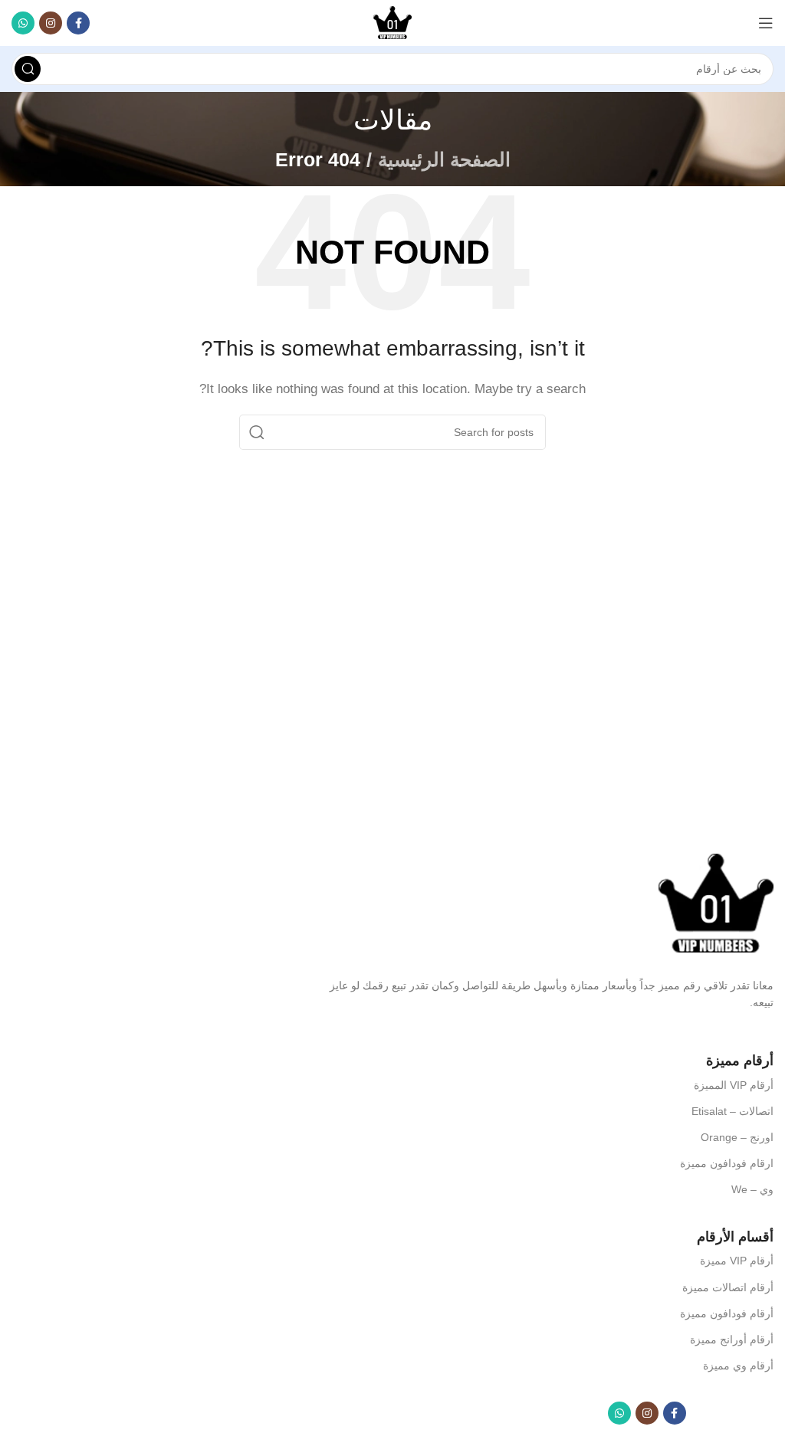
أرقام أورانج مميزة (732, 1339)
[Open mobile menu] (766, 23)
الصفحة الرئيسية (444, 159)
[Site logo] (392, 21)
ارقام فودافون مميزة (727, 1163)
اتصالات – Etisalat (732, 1111)
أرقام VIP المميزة (734, 1085)
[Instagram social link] (50, 22)
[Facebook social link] (78, 22)
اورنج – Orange (737, 1137)
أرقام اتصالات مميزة (728, 1287)
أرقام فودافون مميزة (727, 1313)
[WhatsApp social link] (22, 22)
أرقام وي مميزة (738, 1365)
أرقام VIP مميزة (737, 1260)
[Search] (28, 69)
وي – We (752, 1189)
